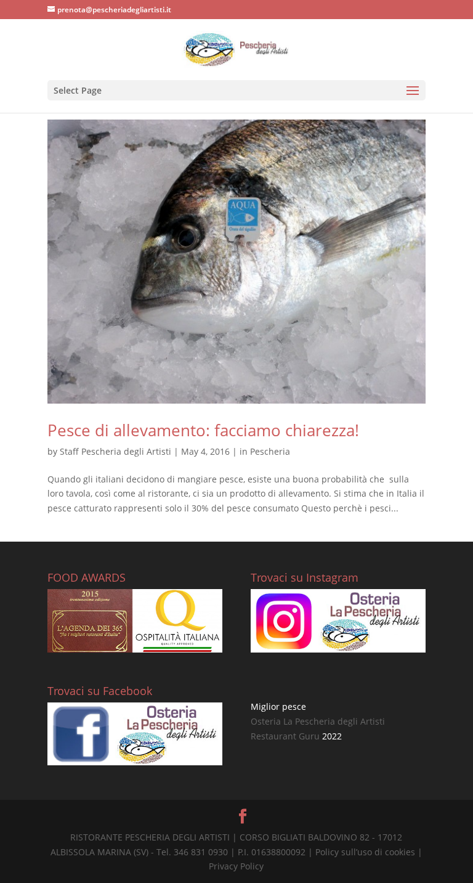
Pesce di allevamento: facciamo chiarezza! (203, 430)
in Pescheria (265, 451)
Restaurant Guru (285, 736)
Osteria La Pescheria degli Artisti (318, 721)
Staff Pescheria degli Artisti (115, 451)
